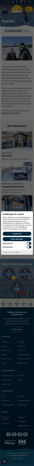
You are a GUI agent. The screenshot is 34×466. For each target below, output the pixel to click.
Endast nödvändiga (17, 239)
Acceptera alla (17, 233)
